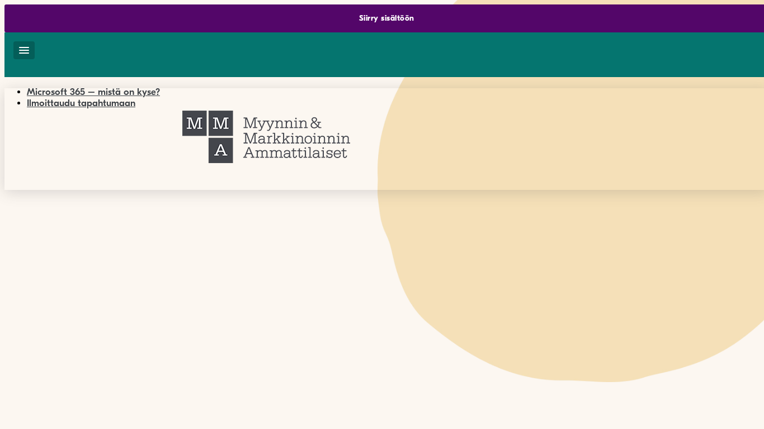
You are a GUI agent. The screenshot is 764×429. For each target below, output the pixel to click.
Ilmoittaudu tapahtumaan (81, 103)
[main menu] (24, 50)
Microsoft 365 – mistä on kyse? (93, 92)
